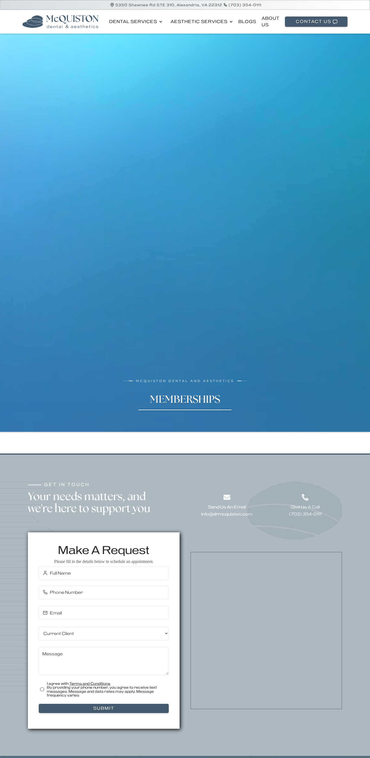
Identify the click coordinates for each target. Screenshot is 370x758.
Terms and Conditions (89, 683)
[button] (134, 21)
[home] (60, 21)
